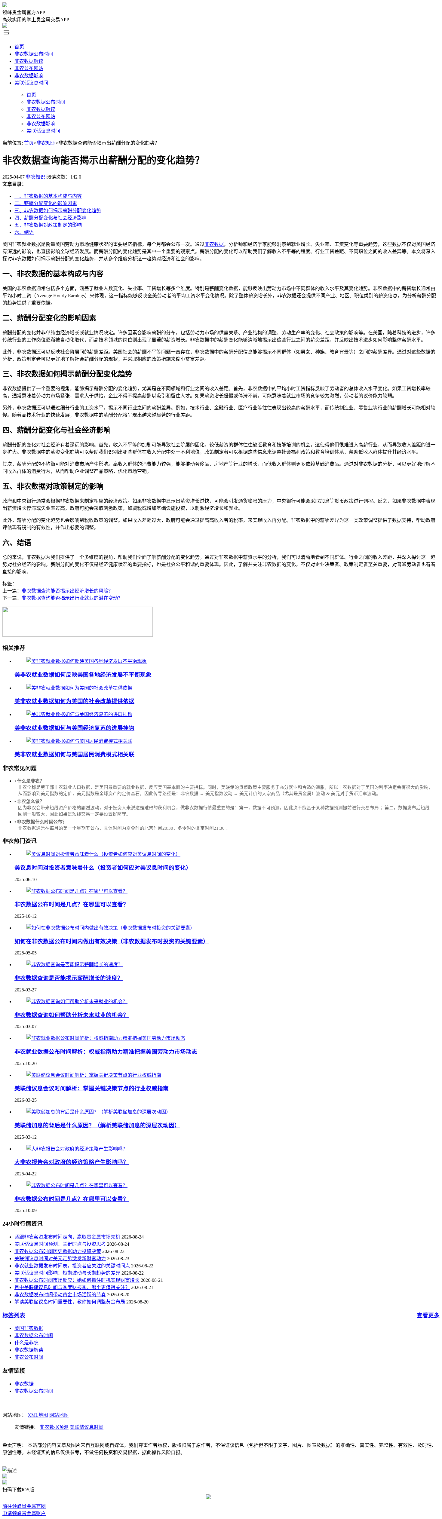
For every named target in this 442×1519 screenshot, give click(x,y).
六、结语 (24, 232)
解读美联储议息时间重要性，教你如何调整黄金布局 (69, 1301)
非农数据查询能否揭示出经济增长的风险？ (67, 590)
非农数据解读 (28, 61)
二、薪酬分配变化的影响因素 (45, 203)
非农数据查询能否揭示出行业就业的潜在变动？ (72, 598)
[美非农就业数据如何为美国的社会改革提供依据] (79, 688)
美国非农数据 (28, 1328)
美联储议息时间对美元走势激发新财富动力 (60, 1258)
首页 (19, 46)
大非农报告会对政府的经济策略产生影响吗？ (71, 1162)
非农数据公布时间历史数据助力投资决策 (57, 1251)
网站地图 (59, 1415)
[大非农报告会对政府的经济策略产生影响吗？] (76, 1148)
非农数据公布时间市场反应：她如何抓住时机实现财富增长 (77, 1280)
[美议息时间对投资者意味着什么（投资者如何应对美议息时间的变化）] (103, 854)
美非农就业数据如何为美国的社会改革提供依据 (74, 701)
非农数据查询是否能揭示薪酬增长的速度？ (68, 978)
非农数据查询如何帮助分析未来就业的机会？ (71, 1015)
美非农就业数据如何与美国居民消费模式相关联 (74, 754)
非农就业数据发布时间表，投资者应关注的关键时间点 (72, 1265)
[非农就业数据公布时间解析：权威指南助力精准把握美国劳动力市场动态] (105, 1038)
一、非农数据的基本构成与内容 (48, 196)
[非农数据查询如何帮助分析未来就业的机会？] (76, 1001)
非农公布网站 (28, 68)
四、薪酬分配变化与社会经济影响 (50, 217)
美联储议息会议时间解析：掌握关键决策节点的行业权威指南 (91, 1088)
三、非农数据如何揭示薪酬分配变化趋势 (57, 210)
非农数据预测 (54, 1427)
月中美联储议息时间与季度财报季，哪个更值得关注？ (72, 1287)
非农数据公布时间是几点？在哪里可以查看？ (71, 904)
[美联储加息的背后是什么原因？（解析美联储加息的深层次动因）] (98, 1111)
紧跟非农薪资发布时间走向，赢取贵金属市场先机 (67, 1236)
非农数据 (214, 244)
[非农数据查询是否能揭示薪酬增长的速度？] (74, 964)
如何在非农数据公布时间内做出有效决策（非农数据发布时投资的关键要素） (111, 941)
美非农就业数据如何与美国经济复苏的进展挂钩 (74, 728)
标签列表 (13, 1315)
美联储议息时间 (31, 82)
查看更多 (428, 1315)
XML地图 (38, 1415)
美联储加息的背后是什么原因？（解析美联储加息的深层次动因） (97, 1125)
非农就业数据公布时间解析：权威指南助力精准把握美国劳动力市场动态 (105, 1052)
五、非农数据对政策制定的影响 (48, 225)
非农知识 (46, 142)
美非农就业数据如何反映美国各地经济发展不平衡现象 (83, 675)
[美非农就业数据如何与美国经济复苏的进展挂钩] (79, 714)
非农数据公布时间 (33, 54)
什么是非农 (26, 1342)
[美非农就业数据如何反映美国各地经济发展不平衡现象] (86, 661)
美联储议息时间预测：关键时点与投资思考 (60, 1244)
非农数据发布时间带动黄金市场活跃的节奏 (60, 1294)
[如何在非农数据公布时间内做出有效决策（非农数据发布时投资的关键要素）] (110, 927)
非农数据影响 (28, 75)
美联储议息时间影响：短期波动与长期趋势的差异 (67, 1273)
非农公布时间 (28, 1357)
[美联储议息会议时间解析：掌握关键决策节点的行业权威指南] (93, 1075)
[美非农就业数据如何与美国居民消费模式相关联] (79, 741)
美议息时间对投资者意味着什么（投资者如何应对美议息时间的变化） (103, 868)
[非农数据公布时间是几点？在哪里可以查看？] (76, 891)
